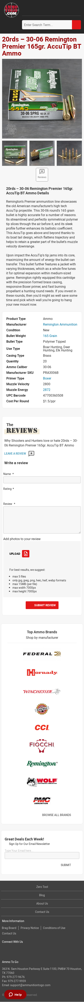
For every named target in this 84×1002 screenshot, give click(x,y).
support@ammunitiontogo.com (30, 985)
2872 (46, 389)
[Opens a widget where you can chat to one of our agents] (15, 995)
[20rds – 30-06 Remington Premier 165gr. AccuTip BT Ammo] (42, 98)
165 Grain (50, 336)
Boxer (47, 378)
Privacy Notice (30, 928)
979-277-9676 (16, 977)
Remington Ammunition (60, 324)
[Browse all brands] (76, 815)
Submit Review (45, 605)
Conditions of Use (54, 928)
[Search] (76, 24)
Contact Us (42, 912)
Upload (14, 554)
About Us (42, 903)
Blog (42, 895)
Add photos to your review (22, 539)
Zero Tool (42, 887)
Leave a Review (15, 453)
